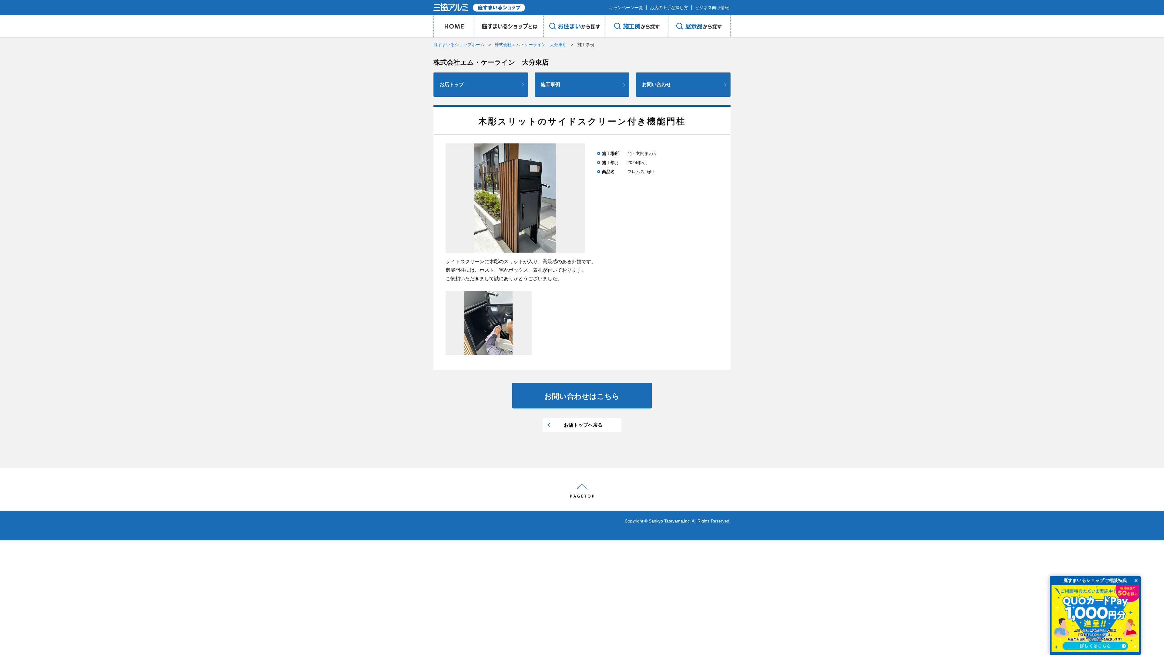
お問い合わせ (656, 84)
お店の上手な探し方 (669, 7)
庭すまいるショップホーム (458, 44)
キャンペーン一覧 (626, 7)
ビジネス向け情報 (712, 7)
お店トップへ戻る (583, 425)
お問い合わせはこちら (582, 396)
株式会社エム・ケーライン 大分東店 (531, 44)
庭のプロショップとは (509, 26)
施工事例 (550, 84)
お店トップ (452, 84)
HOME (454, 26)
